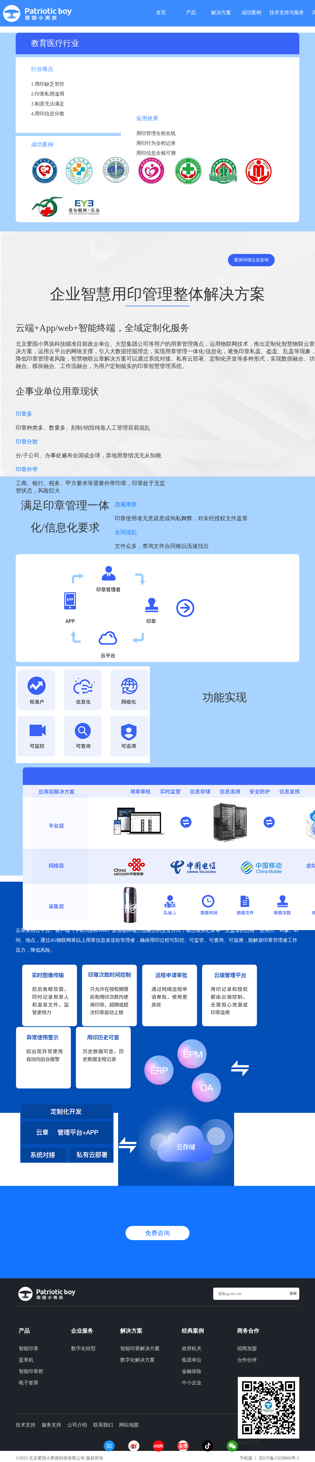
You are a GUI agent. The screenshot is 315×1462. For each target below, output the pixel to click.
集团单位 (191, 1359)
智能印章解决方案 (140, 1348)
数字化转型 (83, 1348)
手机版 (246, 1458)
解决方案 (221, 12)
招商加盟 (247, 1348)
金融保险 (191, 1371)
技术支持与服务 (286, 12)
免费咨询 (157, 1233)
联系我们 (103, 1424)
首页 (161, 12)
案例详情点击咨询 (251, 260)
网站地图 (129, 1424)
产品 (191, 12)
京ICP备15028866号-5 (279, 1458)
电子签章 (28, 1382)
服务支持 (51, 1424)
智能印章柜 (31, 1371)
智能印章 (28, 1348)
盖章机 (26, 1359)
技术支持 (25, 1424)
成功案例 (251, 12)
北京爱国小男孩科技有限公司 (57, 1458)
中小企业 (191, 1382)
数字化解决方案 (137, 1359)
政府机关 (191, 1348)
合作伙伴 (247, 1359)
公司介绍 (77, 1424)
